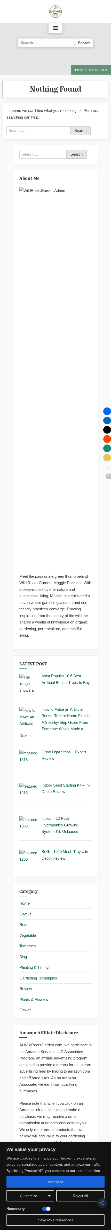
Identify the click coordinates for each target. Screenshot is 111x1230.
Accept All (56, 1182)
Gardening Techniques (38, 978)
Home (24, 903)
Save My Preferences (55, 1220)
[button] (107, 411)
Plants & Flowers (33, 999)
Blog (23, 957)
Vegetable (27, 935)
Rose (23, 924)
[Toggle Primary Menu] (55, 28)
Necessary (15, 1209)
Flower (25, 1010)
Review (25, 988)
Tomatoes (27, 946)
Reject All (80, 1196)
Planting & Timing (34, 967)
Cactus (25, 914)
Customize (28, 1196)
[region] (55, 1186)
